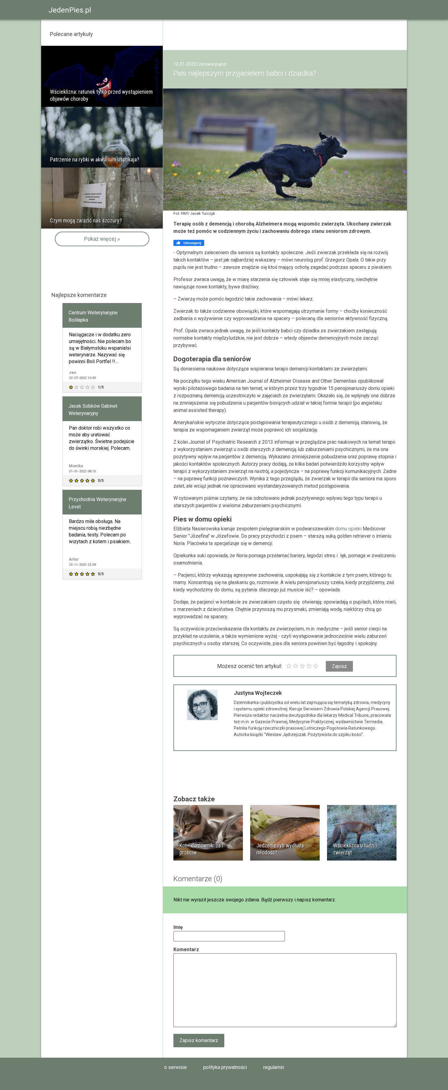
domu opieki (348, 529)
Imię (178, 927)
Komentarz (186, 949)
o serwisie (175, 1067)
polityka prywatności (225, 1067)
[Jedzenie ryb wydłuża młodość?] (285, 833)
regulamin (273, 1067)
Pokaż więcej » (102, 239)
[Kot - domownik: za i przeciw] (208, 833)
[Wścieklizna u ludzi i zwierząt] (361, 833)
